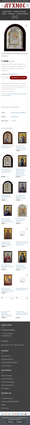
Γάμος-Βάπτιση (5, 356)
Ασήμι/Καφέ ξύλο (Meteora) (18, 112)
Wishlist (3, 405)
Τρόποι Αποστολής (7, 379)
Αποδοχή (10, 421)
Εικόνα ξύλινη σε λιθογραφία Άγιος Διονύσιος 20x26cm (6, 243)
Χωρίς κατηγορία (6, 366)
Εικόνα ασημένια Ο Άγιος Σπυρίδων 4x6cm (7, 146)
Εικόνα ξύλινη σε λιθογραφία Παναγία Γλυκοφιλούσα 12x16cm (7, 290)
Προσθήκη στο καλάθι (18, 77)
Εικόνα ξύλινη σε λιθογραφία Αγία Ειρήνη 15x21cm (7, 266)
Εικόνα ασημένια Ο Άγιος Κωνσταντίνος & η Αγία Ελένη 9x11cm (22, 243)
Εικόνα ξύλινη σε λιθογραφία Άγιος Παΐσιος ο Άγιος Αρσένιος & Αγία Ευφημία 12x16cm (21, 172)
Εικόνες (4, 14)
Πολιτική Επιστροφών (7, 382)
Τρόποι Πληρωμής (6, 375)
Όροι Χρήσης (5, 388)
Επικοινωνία (4, 408)
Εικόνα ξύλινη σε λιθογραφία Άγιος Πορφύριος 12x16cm (21, 266)
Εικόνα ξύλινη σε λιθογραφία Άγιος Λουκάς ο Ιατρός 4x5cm (7, 220)
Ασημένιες (12, 14)
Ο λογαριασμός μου (7, 398)
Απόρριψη (19, 421)
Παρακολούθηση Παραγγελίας (10, 401)
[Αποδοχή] (28, 420)
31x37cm (13, 121)
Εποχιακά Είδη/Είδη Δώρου (9, 362)
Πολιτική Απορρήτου (7, 385)
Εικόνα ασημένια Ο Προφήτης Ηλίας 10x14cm (21, 220)
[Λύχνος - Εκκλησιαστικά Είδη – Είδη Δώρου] (14, 5)
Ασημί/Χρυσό (14, 116)
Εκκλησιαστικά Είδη (20, 11)
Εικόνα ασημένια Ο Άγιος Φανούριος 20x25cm (22, 289)
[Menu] (2, 5)
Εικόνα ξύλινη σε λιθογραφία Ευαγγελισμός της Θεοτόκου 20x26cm (6, 314)
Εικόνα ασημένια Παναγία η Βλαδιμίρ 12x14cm (6, 197)
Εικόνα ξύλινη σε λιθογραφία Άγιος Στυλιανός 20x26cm (21, 147)
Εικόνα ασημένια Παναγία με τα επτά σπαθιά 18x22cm (6, 170)
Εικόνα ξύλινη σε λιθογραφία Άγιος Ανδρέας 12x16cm (21, 197)
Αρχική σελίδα (7, 11)
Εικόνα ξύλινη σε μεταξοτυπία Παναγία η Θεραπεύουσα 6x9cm (22, 313)
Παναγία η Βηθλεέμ (22, 14)
